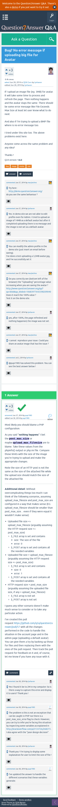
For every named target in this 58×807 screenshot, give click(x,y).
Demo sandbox (25, 800)
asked (7, 82)
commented (10, 182)
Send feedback (9, 800)
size (29, 166)
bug (7, 166)
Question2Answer (19, 804)
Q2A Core (27, 82)
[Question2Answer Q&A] (29, 26)
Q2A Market (20, 803)
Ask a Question (24, 39)
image (14, 166)
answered (8, 415)
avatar (21, 166)
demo (15, 7)
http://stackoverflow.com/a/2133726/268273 (28, 729)
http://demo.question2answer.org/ (25, 191)
